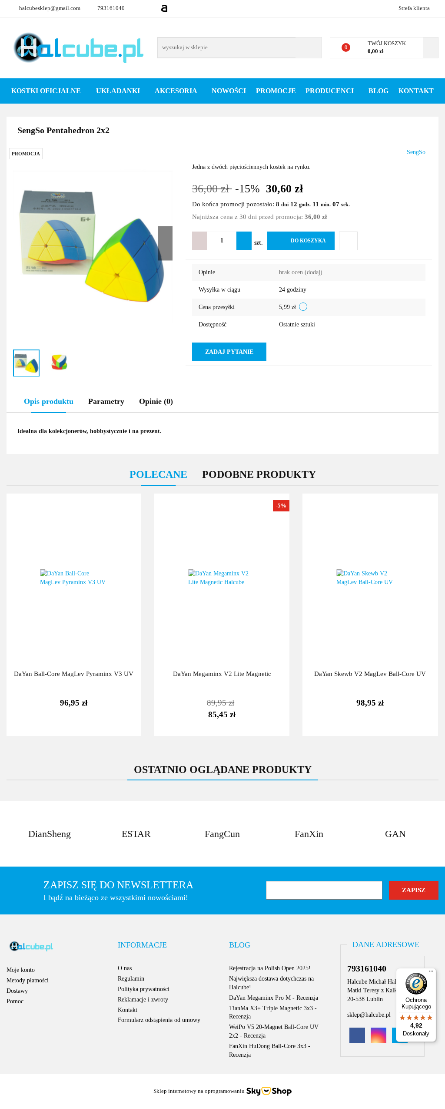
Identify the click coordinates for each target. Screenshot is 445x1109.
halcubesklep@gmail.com (49, 8)
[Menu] (431, 973)
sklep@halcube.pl (369, 1015)
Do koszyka (308, 241)
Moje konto (21, 970)
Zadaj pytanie (229, 352)
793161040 (111, 8)
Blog (379, 90)
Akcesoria (177, 90)
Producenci (330, 90)
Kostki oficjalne (47, 90)
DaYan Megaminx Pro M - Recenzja (273, 998)
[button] (142, 945)
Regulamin (131, 978)
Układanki (119, 90)
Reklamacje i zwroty (143, 999)
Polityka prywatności (143, 989)
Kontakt (416, 90)
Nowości (229, 90)
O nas (125, 968)
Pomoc (15, 1001)
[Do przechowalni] (348, 241)
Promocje (276, 90)
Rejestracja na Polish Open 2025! (270, 968)
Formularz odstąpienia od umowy (159, 1020)
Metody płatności (28, 980)
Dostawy (17, 991)
